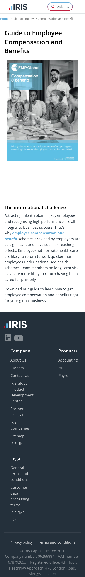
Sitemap (17, 435)
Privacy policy (21, 542)
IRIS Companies (20, 425)
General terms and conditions (19, 473)
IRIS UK (16, 443)
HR (60, 367)
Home (4, 19)
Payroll (64, 375)
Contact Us (19, 375)
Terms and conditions (56, 542)
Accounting (68, 360)
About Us (18, 360)
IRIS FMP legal (17, 515)
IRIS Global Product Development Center (22, 392)
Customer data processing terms (19, 496)
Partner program (18, 411)
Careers (17, 367)
